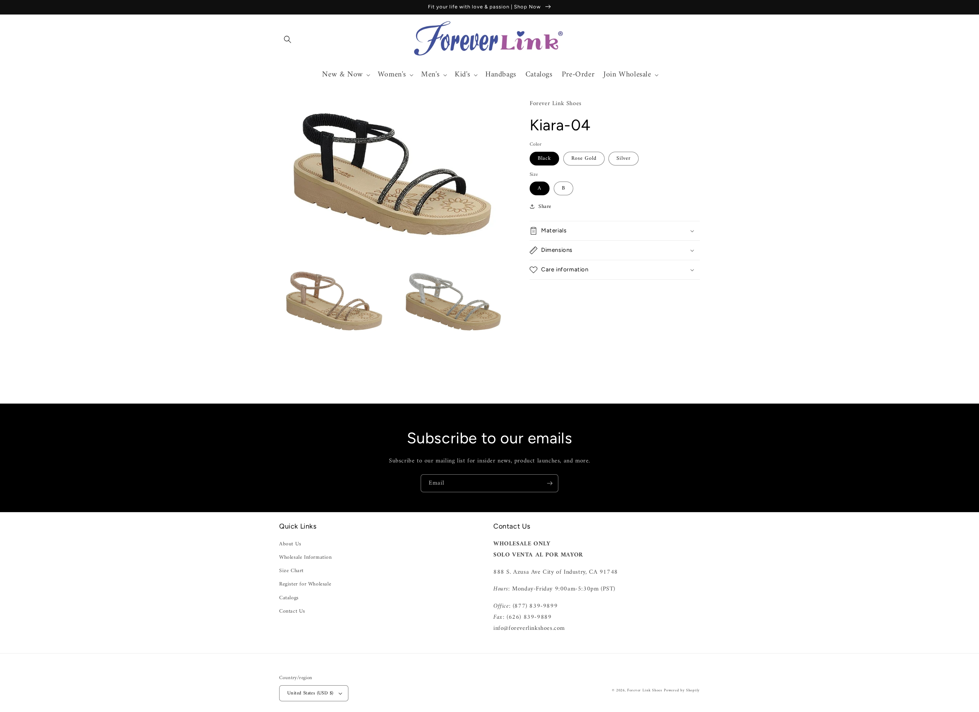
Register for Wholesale (305, 584)
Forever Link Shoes (644, 690)
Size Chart (291, 571)
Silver (623, 158)
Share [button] (544, 206)
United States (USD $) (310, 693)
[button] (287, 39)
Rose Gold (584, 158)
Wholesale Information (305, 557)
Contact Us (292, 611)
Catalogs (289, 598)
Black (544, 158)
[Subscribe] (549, 483)
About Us (290, 544)
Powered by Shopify (682, 690)
